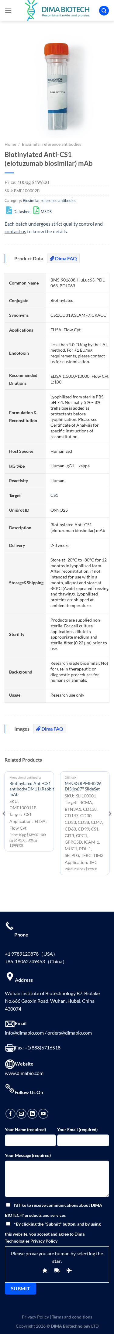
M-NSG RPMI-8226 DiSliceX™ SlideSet (83, 786)
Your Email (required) (77, 1129)
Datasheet (22, 211)
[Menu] (8, 10)
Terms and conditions (72, 1316)
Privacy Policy (35, 1316)
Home (10, 144)
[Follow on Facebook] (10, 1114)
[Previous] (4, 826)
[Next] (110, 826)
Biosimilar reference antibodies (51, 144)
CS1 (54, 495)
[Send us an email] (21, 1114)
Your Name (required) (25, 1129)
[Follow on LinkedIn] (32, 1114)
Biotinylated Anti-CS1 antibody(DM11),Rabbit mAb (31, 789)
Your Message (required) (28, 1155)
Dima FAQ (65, 258)
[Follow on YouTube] (43, 1114)
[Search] (104, 11)
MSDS (46, 211)
